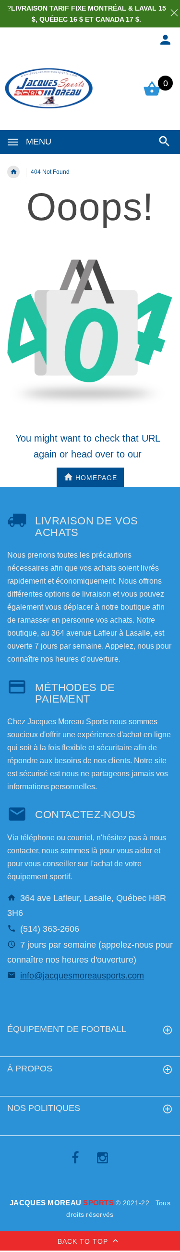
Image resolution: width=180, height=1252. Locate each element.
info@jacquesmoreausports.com (82, 975)
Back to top (84, 1241)
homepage (96, 478)
